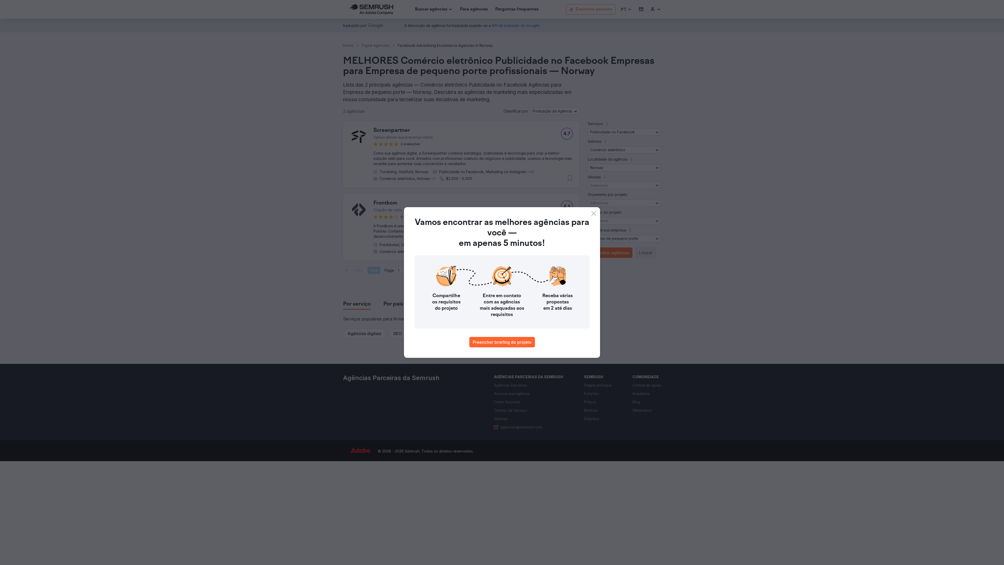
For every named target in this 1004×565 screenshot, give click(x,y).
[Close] (593, 213)
